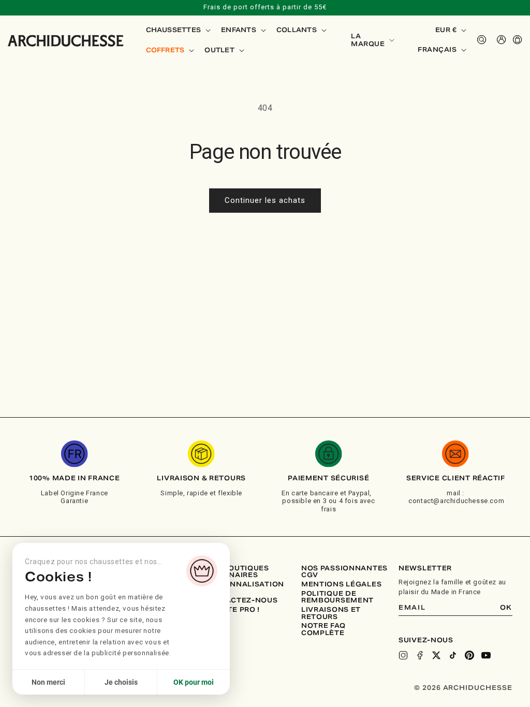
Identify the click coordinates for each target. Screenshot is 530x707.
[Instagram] (403, 655)
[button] (177, 30)
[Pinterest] (469, 655)
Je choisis (121, 682)
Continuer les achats (265, 200)
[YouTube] (486, 655)
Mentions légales (341, 584)
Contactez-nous (241, 600)
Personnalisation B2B (244, 588)
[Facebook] (419, 655)
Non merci (48, 682)
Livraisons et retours (331, 613)
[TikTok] (453, 655)
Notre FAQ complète (323, 629)
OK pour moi (193, 682)
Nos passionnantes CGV (344, 572)
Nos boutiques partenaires (236, 572)
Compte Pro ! (232, 609)
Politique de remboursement (337, 597)
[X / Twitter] (436, 655)
